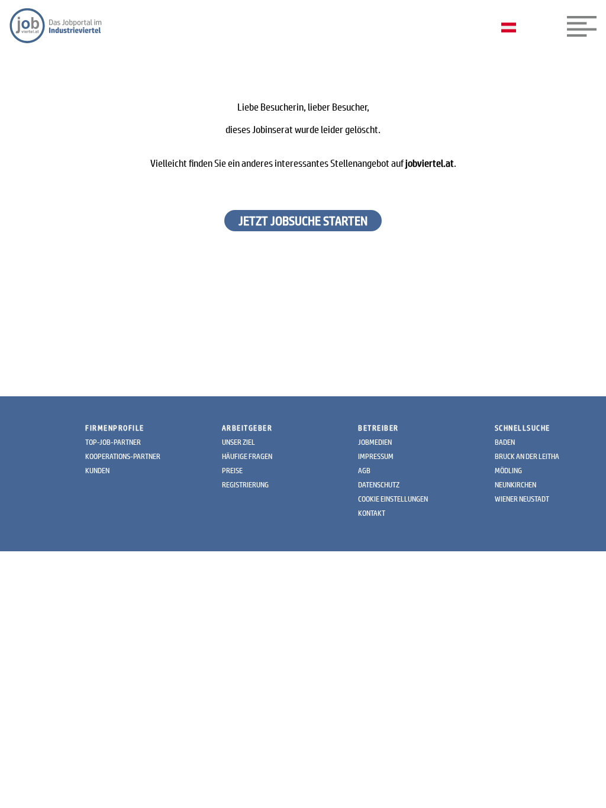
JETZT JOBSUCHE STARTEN (303, 221)
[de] (512, 28)
